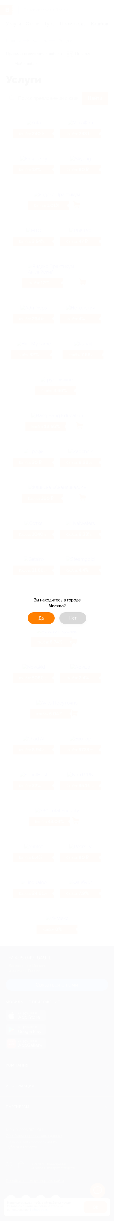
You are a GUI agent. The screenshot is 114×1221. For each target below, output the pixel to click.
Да (41, 618)
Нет (73, 618)
